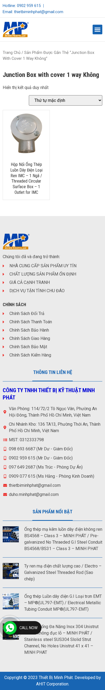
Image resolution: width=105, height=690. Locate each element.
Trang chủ (11, 52)
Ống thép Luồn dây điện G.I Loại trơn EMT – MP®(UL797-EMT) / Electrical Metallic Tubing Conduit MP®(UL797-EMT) (63, 603)
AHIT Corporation (52, 684)
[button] (97, 29)
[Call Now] (10, 628)
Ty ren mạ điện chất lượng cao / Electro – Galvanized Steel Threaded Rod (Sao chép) (63, 572)
